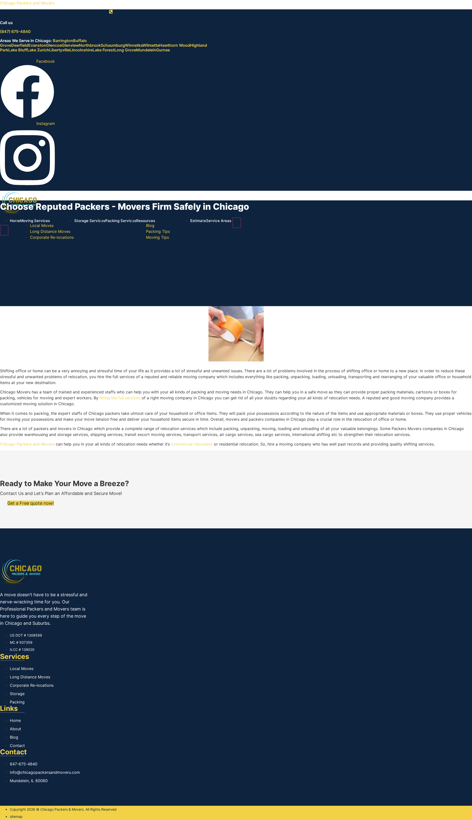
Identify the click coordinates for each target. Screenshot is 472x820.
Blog (150, 225)
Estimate (198, 221)
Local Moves (42, 225)
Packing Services (120, 221)
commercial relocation (192, 444)
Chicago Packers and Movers (27, 2)
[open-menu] (237, 223)
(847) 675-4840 (15, 31)
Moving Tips (157, 237)
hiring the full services (120, 397)
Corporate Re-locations (52, 237)
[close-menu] (4, 230)
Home (15, 221)
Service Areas (218, 221)
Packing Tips (158, 231)
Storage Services (89, 221)
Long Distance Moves (50, 231)
